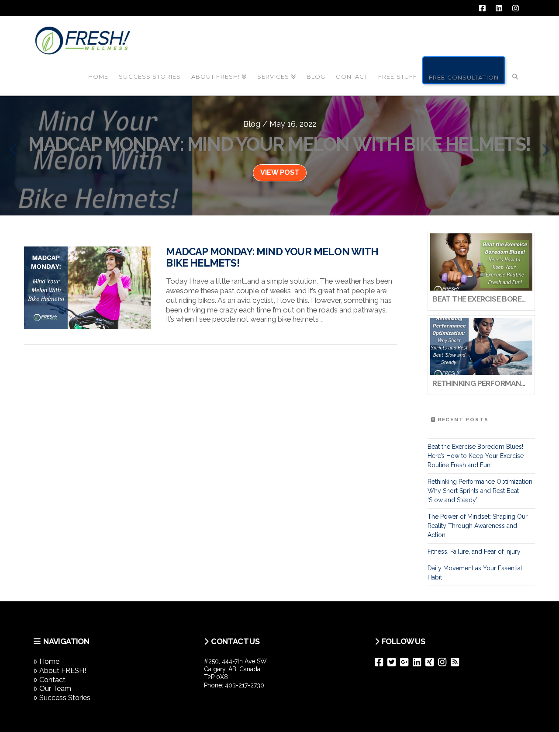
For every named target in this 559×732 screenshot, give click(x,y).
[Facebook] (381, 662)
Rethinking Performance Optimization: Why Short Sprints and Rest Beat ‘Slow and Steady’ (481, 490)
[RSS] (457, 662)
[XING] (431, 662)
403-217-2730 (244, 685)
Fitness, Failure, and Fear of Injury (474, 551)
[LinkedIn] (419, 662)
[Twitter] (393, 662)
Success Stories (64, 698)
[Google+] (406, 662)
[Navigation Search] (515, 69)
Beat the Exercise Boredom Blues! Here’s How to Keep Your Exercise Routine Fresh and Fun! (476, 455)
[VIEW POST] (87, 287)
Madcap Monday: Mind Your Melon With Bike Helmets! (272, 257)
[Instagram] (444, 662)
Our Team (55, 688)
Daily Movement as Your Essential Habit (475, 573)
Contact (52, 680)
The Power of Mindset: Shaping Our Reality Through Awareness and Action (478, 525)
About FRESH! (62, 670)
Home (49, 661)
